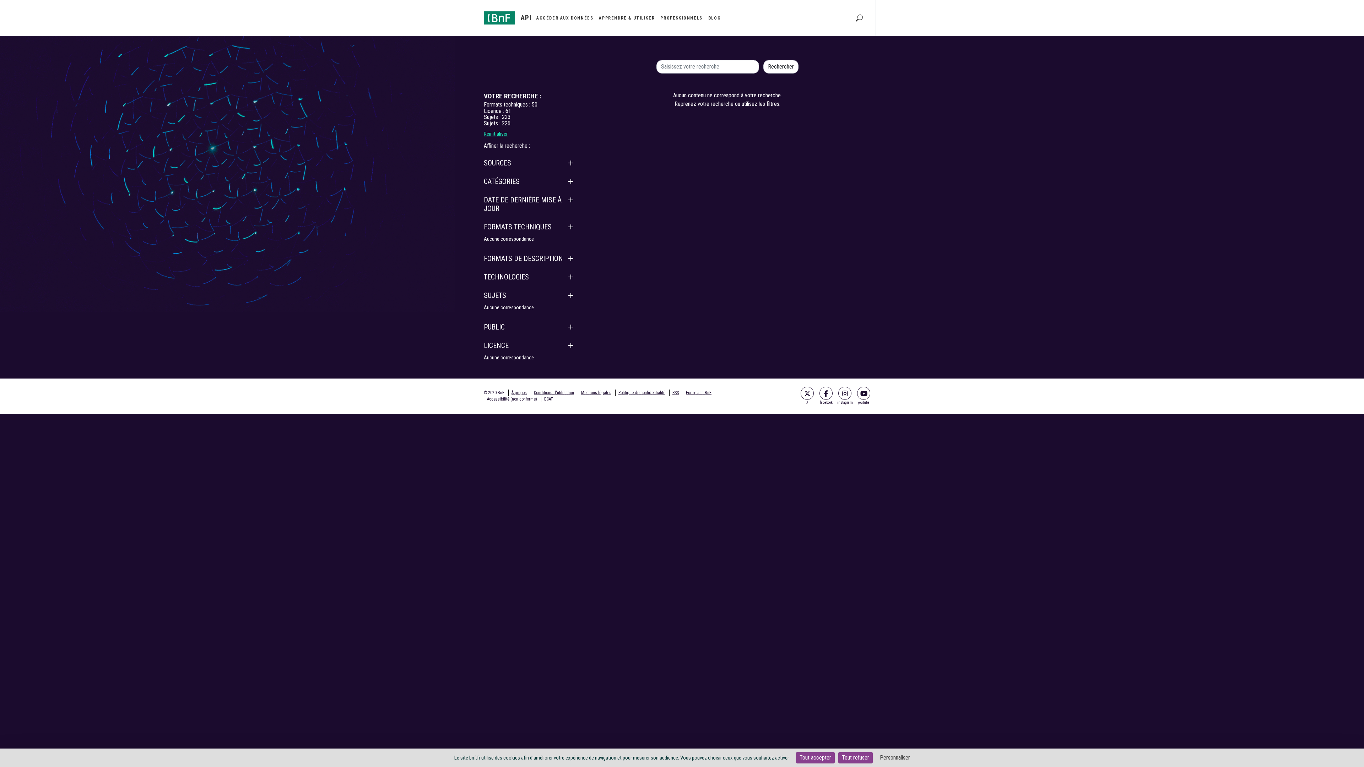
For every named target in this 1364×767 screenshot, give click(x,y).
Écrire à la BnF (698, 392)
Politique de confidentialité (641, 392)
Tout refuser (855, 757)
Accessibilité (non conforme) (512, 399)
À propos (519, 392)
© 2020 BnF (494, 392)
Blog (714, 18)
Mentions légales (596, 392)
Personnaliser (895, 757)
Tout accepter (815, 757)
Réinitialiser (496, 134)
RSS (675, 392)
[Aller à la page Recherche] (859, 18)
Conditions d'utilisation (554, 392)
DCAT (548, 399)
